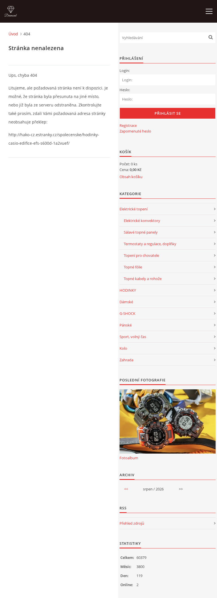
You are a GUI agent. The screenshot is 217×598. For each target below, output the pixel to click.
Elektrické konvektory (142, 220)
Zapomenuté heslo (135, 131)
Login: (125, 70)
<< (126, 489)
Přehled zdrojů (132, 523)
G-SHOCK (127, 313)
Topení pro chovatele (141, 255)
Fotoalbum (129, 457)
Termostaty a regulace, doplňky (150, 243)
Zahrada (126, 359)
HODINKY (128, 290)
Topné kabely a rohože (143, 278)
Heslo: (125, 89)
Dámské (126, 301)
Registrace (128, 125)
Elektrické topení (133, 209)
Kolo (123, 348)
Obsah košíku (131, 176)
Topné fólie (133, 267)
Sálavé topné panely (141, 232)
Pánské (126, 325)
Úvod (13, 34)
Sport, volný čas (133, 336)
